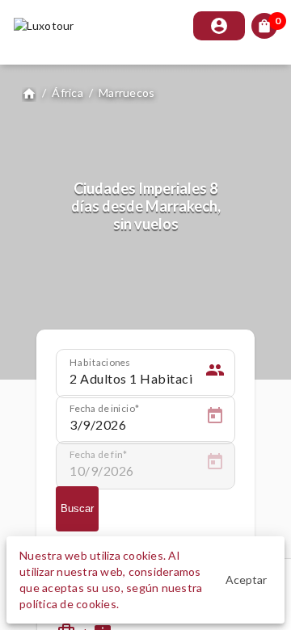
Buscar (77, 508)
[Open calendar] (215, 418)
